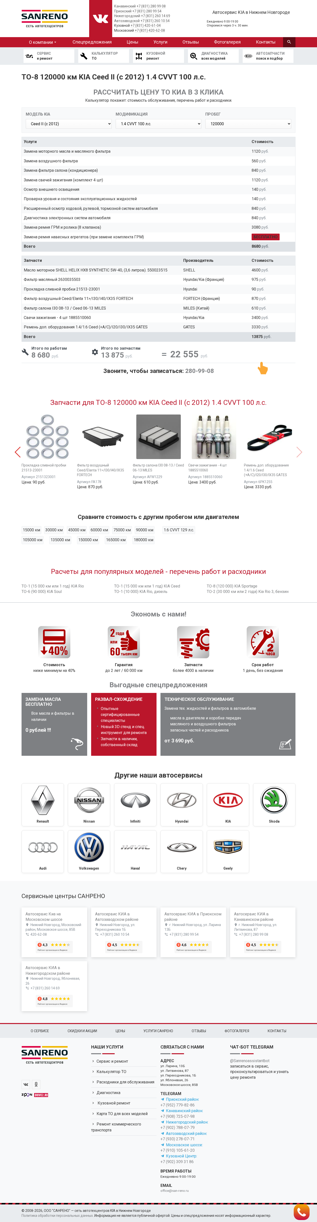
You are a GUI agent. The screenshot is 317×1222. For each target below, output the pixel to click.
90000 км (144, 530)
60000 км (99, 530)
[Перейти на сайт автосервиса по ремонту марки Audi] (43, 852)
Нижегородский (127, 16)
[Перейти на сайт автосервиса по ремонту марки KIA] (228, 804)
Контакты (266, 42)
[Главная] (45, 18)
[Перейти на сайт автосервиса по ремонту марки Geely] (228, 852)
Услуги (160, 42)
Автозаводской (127, 21)
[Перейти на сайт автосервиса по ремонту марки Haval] (135, 852)
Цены (132, 42)
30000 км (54, 530)
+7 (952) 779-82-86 (177, 1105)
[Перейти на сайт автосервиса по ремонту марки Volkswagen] (89, 852)
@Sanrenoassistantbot (249, 1060)
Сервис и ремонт (112, 1061)
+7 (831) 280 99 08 (151, 6)
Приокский (123, 11)
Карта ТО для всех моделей (122, 1113)
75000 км (122, 530)
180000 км (143, 540)
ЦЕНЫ (120, 1031)
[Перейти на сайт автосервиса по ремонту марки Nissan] (89, 804)
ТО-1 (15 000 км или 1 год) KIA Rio (53, 586)
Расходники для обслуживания (125, 1082)
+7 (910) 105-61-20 (177, 1150)
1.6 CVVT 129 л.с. (179, 530)
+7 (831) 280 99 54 (146, 11)
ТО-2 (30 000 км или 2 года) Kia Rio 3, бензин (248, 591)
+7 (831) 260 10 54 (155, 21)
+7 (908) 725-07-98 (177, 1116)
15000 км (31, 530)
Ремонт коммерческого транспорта (116, 1127)
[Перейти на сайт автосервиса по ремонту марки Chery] (182, 852)
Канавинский (125, 6)
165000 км (116, 540)
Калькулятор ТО (111, 1071)
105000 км (32, 540)
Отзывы (191, 42)
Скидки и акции (82, 1031)
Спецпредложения (92, 42)
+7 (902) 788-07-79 (177, 1127)
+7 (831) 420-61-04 (146, 25)
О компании (41, 42)
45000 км (76, 530)
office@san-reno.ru (174, 1191)
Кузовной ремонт (113, 1103)
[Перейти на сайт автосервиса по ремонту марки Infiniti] (135, 804)
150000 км (88, 540)
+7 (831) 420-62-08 (150, 30)
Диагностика (108, 1092)
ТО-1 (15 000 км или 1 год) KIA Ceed (147, 586)
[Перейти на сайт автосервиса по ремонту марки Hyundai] (182, 804)
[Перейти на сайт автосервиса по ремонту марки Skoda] (274, 804)
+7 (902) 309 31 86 (177, 1161)
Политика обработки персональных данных (57, 1216)
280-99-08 (199, 370)
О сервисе (40, 1031)
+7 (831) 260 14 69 (155, 16)
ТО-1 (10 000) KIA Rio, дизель (140, 591)
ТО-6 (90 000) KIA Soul (42, 591)
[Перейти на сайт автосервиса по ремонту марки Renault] (43, 804)
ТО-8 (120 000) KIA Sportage (232, 586)
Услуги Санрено (158, 1031)
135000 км (60, 540)
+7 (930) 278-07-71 (177, 1139)
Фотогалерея (227, 42)
